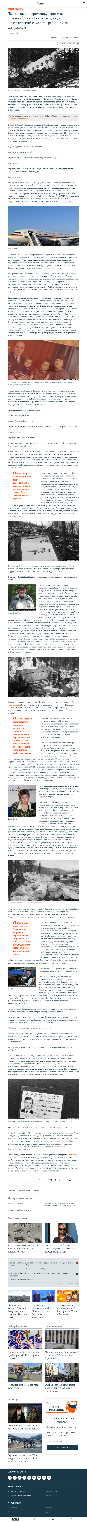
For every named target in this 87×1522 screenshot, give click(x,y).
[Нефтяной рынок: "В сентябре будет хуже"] (25, 1372)
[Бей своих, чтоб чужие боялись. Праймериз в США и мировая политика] (25, 1339)
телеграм (24, 119)
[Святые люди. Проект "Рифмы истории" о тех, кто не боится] (25, 1413)
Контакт (47, 1496)
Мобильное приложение (17, 1492)
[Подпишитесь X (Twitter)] (20, 1478)
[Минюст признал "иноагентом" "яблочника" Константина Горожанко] (62, 1339)
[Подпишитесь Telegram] (29, 1478)
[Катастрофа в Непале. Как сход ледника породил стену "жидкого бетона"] (25, 1233)
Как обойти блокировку (17, 1512)
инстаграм (13, 119)
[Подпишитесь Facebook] (15, 1478)
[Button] (56, 37)
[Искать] (71, 1519)
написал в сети (61, 1147)
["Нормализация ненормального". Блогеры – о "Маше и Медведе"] (68, 1296)
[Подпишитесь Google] (10, 1478)
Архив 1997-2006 (50, 1492)
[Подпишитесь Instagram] (34, 1478)
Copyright (48, 1512)
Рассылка (48, 1508)
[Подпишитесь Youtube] (24, 1478)
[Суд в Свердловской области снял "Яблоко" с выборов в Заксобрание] (62, 1372)
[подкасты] (34, 1519)
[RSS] (39, 1478)
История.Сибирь (15, 9)
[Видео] (53, 1519)
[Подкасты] (44, 1478)
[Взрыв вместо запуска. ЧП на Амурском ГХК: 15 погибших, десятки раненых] (25, 1443)
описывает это (14, 705)
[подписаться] (49, 1478)
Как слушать (12, 1508)
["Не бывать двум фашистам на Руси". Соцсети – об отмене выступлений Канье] (62, 1233)
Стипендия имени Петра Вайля (20, 1496)
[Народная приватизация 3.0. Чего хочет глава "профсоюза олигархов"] (43, 1296)
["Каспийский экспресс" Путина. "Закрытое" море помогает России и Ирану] (19, 1296)
